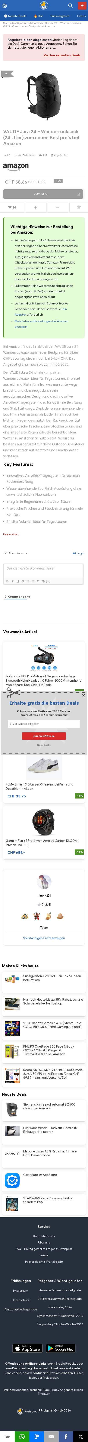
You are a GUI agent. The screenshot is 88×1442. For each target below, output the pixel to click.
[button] (44, 703)
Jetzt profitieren (44, 735)
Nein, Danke (44, 744)
